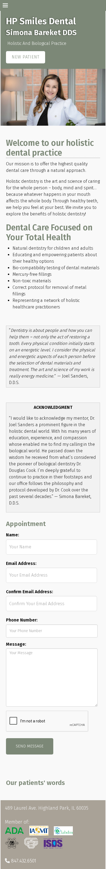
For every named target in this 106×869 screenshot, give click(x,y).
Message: (16, 644)
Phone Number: (22, 620)
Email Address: (21, 563)
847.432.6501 (23, 861)
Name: (12, 534)
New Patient (25, 57)
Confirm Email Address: (29, 591)
